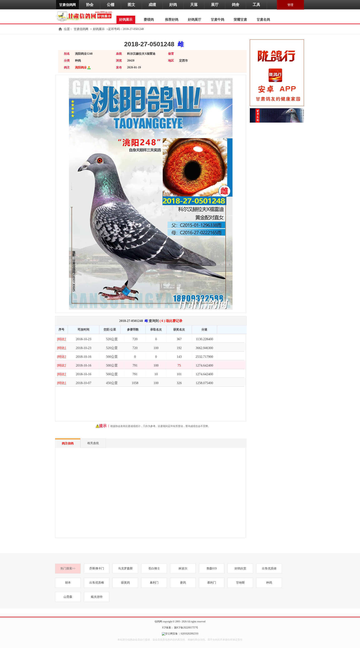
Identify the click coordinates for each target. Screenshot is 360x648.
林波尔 (183, 568)
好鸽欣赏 (240, 568)
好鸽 (173, 5)
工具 (256, 5)
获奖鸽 (125, 582)
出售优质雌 (96, 582)
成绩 (152, 5)
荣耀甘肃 (240, 19)
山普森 (68, 596)
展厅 (215, 5)
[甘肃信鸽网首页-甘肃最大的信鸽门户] (84, 16)
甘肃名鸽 (263, 19)
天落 (194, 5)
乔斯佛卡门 (96, 568)
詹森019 (211, 568)
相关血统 (93, 443)
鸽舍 (235, 5)
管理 (290, 4)
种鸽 (269, 582)
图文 (131, 5)
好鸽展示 (99, 29)
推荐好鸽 (171, 19)
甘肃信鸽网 (67, 4)
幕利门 (154, 582)
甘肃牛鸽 (217, 19)
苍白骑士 (154, 568)
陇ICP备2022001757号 (186, 627)
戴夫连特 (96, 596)
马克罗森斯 (125, 568)
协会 (90, 5)
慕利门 (211, 582)
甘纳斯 (240, 582)
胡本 (68, 582)
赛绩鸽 (149, 19)
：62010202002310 (188, 633)
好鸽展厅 (194, 19)
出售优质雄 (269, 568)
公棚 (110, 5)
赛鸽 (183, 582)
